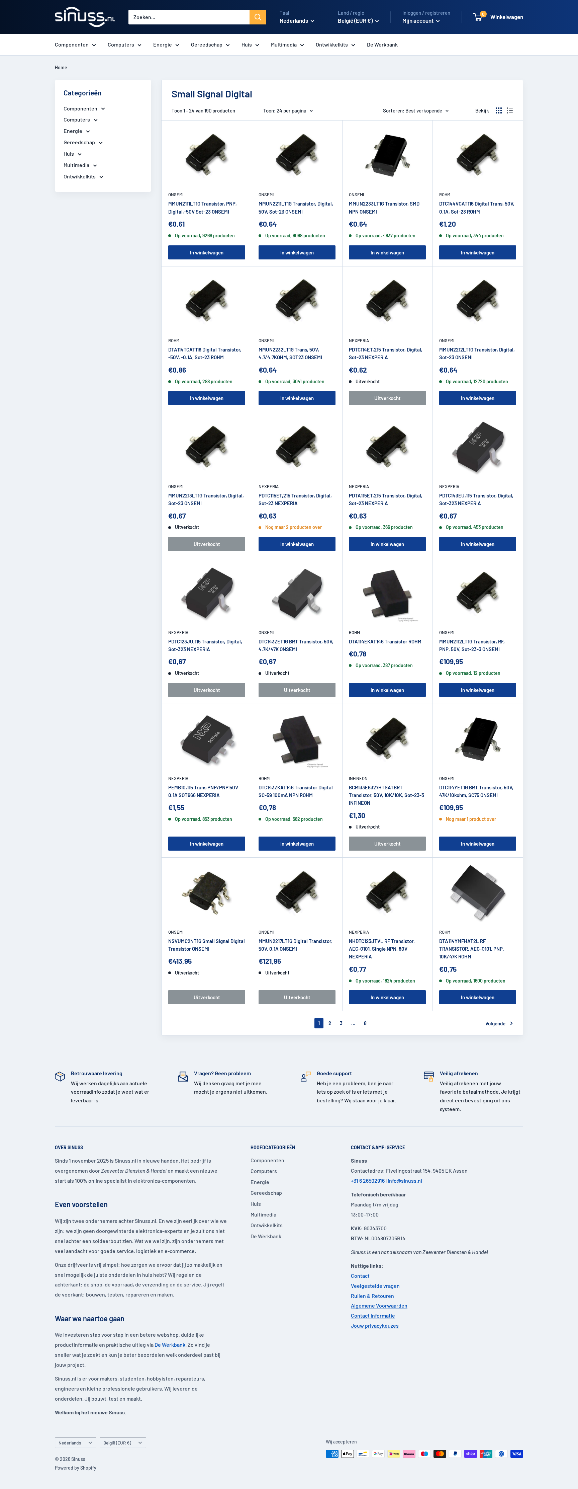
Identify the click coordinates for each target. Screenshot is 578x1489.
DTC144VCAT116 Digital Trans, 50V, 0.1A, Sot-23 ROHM (476, 207)
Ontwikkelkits (332, 44)
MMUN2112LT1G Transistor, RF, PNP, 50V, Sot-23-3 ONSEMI (472, 645)
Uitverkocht (387, 398)
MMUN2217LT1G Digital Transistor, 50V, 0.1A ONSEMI (295, 945)
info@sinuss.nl (405, 1180)
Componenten (72, 44)
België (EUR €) (117, 1442)
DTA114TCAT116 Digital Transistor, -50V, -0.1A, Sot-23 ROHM (205, 353)
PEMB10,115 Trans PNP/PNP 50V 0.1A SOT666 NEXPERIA (203, 791)
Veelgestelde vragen (375, 1285)
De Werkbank (382, 44)
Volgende (495, 1023)
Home (61, 67)
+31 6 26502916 (368, 1180)
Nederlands (70, 1442)
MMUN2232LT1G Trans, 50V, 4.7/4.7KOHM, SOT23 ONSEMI (290, 353)
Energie (162, 44)
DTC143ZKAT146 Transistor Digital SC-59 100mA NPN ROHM (296, 791)
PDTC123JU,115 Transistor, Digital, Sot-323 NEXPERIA (205, 645)
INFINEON (358, 778)
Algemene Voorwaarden (379, 1305)
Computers (121, 44)
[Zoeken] (258, 17)
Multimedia (284, 44)
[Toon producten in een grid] (499, 110)
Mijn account (418, 20)
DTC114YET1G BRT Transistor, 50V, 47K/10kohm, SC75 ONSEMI (476, 791)
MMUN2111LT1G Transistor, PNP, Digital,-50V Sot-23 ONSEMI (202, 207)
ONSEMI (175, 194)
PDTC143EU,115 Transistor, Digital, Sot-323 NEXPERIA (476, 499)
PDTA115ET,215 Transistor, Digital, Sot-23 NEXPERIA (385, 499)
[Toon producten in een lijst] (510, 110)
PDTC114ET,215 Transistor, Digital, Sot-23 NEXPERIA (385, 353)
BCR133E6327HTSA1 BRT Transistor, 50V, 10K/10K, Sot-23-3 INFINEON (386, 795)
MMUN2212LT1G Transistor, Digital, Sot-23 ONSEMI (477, 353)
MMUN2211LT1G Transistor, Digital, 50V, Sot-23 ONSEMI (296, 207)
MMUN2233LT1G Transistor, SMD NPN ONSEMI (384, 207)
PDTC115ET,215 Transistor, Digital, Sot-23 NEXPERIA (295, 499)
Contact (360, 1275)
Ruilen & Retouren (372, 1295)
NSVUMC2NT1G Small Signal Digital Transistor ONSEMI (206, 945)
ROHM (444, 194)
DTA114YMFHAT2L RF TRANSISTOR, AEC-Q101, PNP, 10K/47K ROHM (471, 949)
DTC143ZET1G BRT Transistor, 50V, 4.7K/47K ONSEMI (296, 645)
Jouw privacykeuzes (375, 1325)
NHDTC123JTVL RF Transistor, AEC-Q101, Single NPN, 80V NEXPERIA (382, 949)
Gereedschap (206, 44)
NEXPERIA (359, 340)
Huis (247, 44)
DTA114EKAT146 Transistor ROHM (385, 641)
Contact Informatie (373, 1315)
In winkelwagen (206, 252)
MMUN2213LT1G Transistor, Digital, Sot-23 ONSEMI (206, 499)
